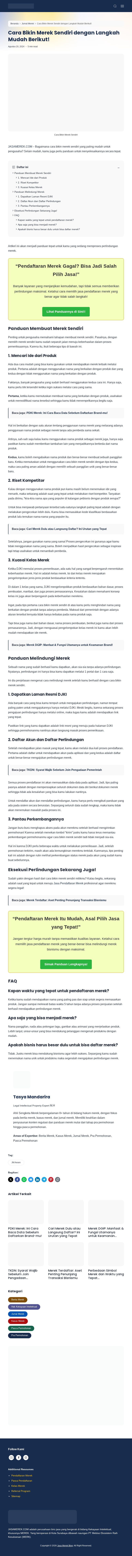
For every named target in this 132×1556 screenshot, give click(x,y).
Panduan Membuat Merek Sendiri (32, 173)
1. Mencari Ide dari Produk (32, 177)
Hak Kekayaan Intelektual (24, 1306)
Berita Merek (17, 1299)
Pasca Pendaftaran (21, 1480)
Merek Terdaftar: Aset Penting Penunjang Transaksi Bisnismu (66, 900)
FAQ (16, 215)
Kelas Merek (18, 1485)
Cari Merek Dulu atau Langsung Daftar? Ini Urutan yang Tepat (66, 528)
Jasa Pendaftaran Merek (68, 883)
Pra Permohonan (19, 1335)
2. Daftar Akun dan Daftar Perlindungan (39, 201)
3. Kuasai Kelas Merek (30, 187)
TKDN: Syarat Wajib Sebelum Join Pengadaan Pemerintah (64, 769)
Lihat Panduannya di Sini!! (66, 311)
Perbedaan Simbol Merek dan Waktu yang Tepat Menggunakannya (106, 1274)
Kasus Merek (18, 1321)
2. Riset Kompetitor (28, 182)
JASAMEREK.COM (20, 146)
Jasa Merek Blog (65, 1545)
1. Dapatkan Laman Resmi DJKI (35, 196)
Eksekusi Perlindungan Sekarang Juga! (35, 210)
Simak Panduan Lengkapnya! (66, 964)
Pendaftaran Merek (21, 1475)
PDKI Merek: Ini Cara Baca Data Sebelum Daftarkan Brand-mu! (67, 412)
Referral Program (20, 1491)
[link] (10, 1179)
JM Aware (16, 1162)
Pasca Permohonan (21, 1328)
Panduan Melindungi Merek (29, 191)
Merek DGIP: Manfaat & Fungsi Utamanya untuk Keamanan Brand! (69, 644)
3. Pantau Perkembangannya (34, 205)
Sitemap (15, 1496)
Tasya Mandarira (31, 1097)
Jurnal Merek (17, 1314)
